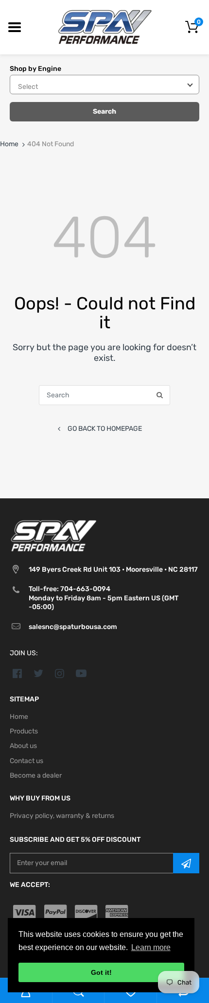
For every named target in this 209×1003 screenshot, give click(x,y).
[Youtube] (80, 673)
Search (104, 111)
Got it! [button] (101, 972)
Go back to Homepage (105, 429)
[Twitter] (38, 673)
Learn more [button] (151, 947)
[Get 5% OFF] (186, 863)
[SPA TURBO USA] (105, 27)
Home (9, 144)
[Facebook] (17, 673)
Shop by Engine (35, 69)
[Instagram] (60, 673)
